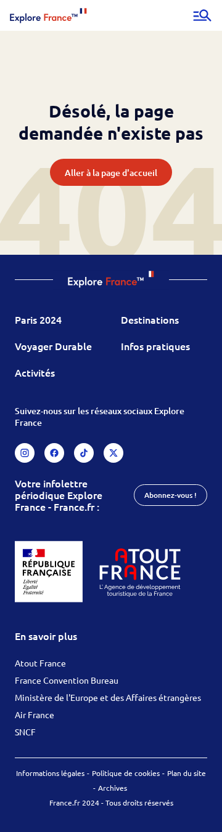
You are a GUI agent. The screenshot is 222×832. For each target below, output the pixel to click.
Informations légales (50, 773)
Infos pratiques (155, 346)
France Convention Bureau (66, 680)
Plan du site (186, 773)
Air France (34, 714)
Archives (112, 788)
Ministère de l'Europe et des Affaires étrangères (108, 697)
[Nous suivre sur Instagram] (25, 453)
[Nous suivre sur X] (113, 453)
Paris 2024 (38, 319)
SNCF (25, 731)
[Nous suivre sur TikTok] (84, 453)
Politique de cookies (126, 773)
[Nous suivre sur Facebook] (54, 453)
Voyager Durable (53, 346)
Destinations (150, 319)
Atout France (40, 662)
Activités (35, 372)
